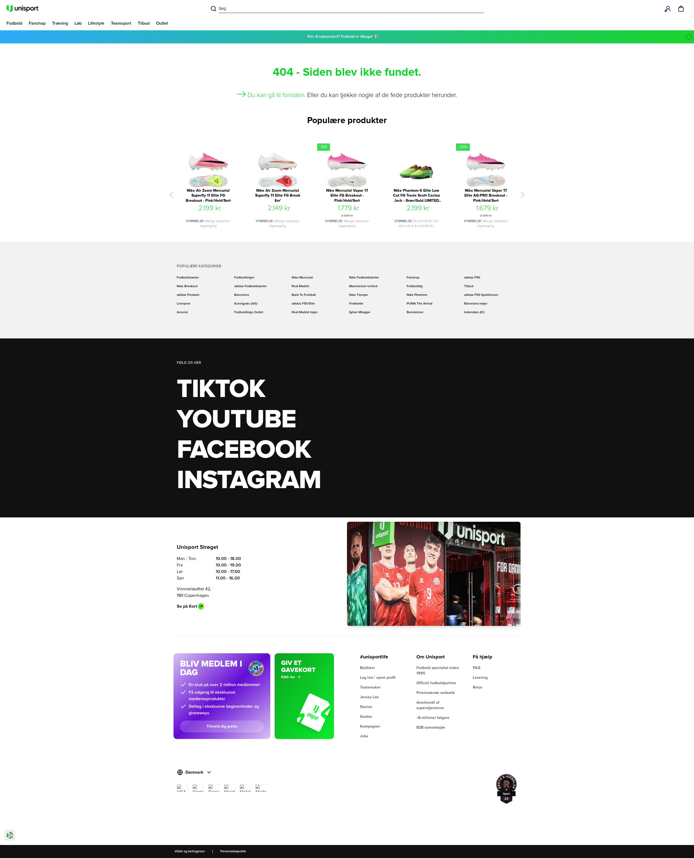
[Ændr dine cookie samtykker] (9, 835)
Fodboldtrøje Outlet (248, 312)
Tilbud (468, 286)
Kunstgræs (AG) (245, 303)
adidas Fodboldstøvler (250, 286)
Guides (366, 717)
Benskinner (415, 312)
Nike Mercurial (302, 277)
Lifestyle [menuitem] (96, 23)
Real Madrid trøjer (305, 312)
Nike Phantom (417, 295)
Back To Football (304, 295)
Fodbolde (356, 303)
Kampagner (370, 726)
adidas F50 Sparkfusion (481, 295)
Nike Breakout (187, 286)
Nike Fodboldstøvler (364, 277)
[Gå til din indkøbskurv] (680, 8)
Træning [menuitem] (60, 23)
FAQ (476, 668)
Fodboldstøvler (188, 277)
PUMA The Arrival (419, 303)
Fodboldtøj (415, 286)
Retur (477, 687)
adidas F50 (472, 277)
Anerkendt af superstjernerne (430, 705)
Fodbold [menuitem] (14, 23)
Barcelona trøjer (475, 303)
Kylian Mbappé (359, 312)
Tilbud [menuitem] (144, 23)
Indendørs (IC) (474, 312)
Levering (480, 678)
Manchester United (363, 286)
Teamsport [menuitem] (121, 23)
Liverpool (183, 303)
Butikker (367, 668)
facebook (244, 450)
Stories (366, 707)
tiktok (221, 389)
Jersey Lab (369, 697)
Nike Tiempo (358, 295)
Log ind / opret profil (378, 678)
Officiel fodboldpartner (436, 683)
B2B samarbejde (430, 727)
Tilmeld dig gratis (222, 726)
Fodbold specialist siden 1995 (437, 670)
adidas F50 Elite (303, 303)
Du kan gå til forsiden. (276, 95)
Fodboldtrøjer (244, 277)
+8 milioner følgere (432, 718)
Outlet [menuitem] (162, 23)
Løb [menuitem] (78, 23)
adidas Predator (188, 295)
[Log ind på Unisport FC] (667, 8)
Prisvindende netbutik (435, 693)
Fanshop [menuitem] (37, 23)
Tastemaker (370, 687)
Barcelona (241, 295)
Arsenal (182, 312)
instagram (249, 481)
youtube (236, 420)
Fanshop (413, 277)
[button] (171, 195)
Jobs (364, 736)
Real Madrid (300, 286)
